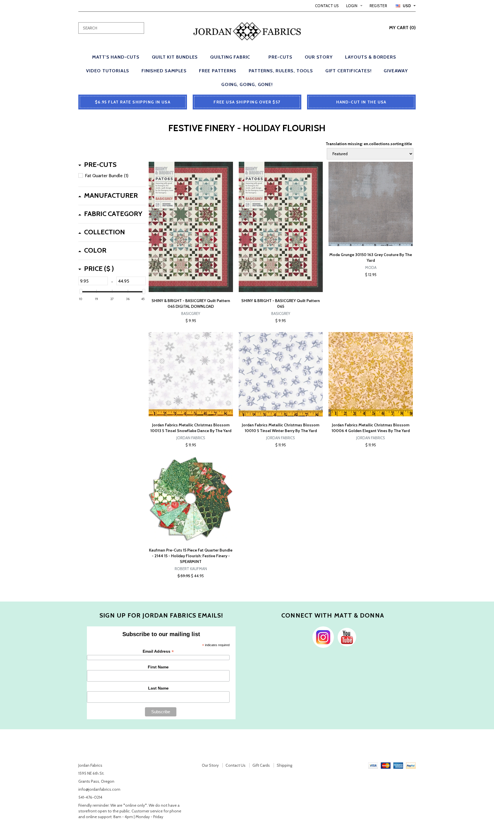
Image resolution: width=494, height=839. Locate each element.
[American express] (398, 765)
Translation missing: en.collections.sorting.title (369, 143)
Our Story (210, 765)
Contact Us (327, 5)
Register (378, 5)
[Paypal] (411, 765)
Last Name (158, 688)
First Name (158, 667)
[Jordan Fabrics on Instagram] (322, 636)
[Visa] (373, 765)
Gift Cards (261, 765)
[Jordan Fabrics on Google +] (345, 636)
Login (351, 5)
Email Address (158, 651)
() (402, 27)
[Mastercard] (386, 765)
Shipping (284, 765)
